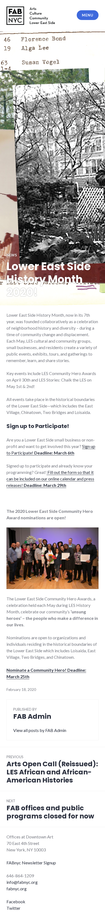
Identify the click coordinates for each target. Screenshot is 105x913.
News (11, 255)
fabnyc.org (16, 888)
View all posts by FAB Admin (39, 730)
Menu (87, 15)
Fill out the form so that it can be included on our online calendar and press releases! (50, 479)
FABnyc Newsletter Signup (31, 862)
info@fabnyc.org (22, 882)
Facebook (15, 901)
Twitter (13, 908)
